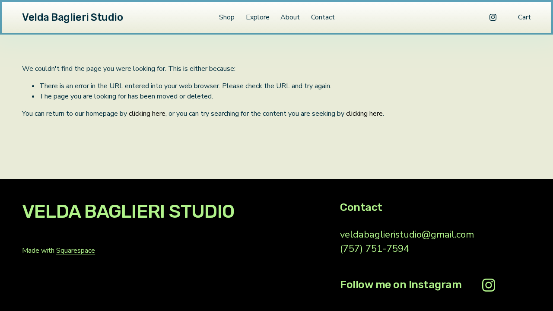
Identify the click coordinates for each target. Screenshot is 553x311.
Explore (258, 17)
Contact (323, 17)
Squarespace (75, 250)
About (290, 17)
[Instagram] (493, 17)
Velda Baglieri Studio (72, 17)
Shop (227, 17)
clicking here (147, 113)
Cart (524, 17)
